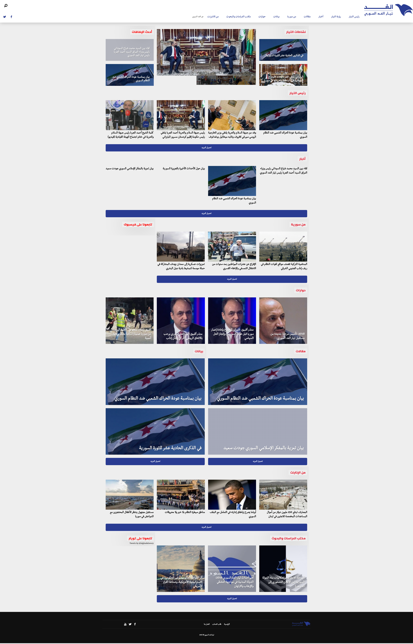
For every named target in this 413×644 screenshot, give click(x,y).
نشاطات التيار (296, 32)
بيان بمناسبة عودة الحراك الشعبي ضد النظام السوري (158, 399)
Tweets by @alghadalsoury (142, 543)
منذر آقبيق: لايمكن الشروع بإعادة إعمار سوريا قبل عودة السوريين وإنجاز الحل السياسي (232, 334)
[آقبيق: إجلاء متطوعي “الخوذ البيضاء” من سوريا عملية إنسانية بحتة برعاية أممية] (130, 320)
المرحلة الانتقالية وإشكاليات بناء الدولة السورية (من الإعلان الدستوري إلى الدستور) (283, 582)
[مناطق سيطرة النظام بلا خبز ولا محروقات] (181, 495)
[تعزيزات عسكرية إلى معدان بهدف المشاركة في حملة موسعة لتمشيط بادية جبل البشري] (181, 247)
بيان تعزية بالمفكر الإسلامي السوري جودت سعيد (130, 168)
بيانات (276, 16)
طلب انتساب (216, 624)
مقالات (307, 16)
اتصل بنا (207, 624)
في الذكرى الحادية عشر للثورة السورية (284, 55)
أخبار (320, 16)
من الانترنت (213, 16)
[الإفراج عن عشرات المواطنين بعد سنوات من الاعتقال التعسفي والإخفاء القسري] (232, 247)
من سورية (298, 224)
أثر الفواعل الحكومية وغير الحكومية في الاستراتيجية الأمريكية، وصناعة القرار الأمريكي (181, 582)
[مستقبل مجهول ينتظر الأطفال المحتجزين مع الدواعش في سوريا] (130, 495)
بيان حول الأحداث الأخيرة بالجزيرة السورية (184, 168)
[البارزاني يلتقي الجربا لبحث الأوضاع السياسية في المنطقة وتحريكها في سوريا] (283, 75)
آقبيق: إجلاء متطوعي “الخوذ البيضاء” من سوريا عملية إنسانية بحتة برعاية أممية (131, 334)
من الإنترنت (298, 472)
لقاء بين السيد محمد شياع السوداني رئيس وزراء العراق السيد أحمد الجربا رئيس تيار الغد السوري (132, 52)
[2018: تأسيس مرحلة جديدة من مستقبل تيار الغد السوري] (283, 320)
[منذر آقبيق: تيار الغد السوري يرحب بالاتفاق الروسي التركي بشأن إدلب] (181, 320)
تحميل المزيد (206, 148)
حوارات (262, 16)
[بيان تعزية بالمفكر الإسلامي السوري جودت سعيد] (257, 431)
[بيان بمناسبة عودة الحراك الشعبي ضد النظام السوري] (130, 75)
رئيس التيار (354, 16)
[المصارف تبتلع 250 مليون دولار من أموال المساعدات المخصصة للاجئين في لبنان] (283, 495)
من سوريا (291, 16)
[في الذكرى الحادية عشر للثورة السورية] (283, 50)
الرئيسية (227, 624)
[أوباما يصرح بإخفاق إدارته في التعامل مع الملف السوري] (232, 495)
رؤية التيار (336, 16)
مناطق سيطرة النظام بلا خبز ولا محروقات (185, 512)
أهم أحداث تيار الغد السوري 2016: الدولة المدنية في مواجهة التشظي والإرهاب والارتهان (234, 582)
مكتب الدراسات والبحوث (238, 16)
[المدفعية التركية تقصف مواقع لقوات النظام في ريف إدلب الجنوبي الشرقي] (283, 247)
